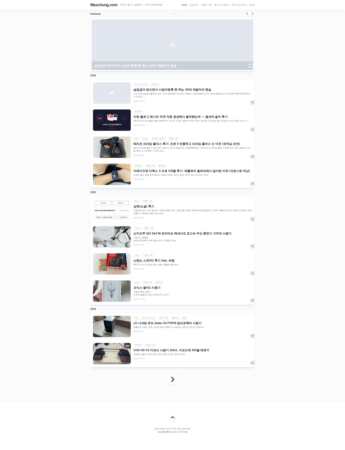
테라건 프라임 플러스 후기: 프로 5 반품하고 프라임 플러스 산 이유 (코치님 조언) (186, 143)
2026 (93, 75)
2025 (93, 192)
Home (184, 5)
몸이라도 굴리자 (221, 5)
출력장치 (162, 165)
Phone (137, 228)
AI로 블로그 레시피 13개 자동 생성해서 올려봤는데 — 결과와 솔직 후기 (180, 116)
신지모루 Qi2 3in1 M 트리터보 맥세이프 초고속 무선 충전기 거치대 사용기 (182, 233)
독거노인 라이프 (239, 5)
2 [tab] (172, 14)
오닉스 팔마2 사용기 (147, 287)
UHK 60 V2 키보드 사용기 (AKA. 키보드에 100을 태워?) (171, 350)
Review (145, 138)
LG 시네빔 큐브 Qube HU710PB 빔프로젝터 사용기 (167, 323)
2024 (93, 309)
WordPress (167, 432)
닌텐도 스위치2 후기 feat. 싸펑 (154, 260)
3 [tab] (176, 14)
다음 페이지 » (172, 379)
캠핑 (184, 318)
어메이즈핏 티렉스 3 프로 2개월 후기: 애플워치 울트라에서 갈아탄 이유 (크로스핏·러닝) (191, 171)
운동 (136, 138)
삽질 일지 (194, 5)
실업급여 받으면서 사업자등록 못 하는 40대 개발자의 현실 (135, 66)
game (137, 255)
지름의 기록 (206, 5)
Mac (136, 318)
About (252, 5)
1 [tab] (169, 14)
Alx (186, 432)
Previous (247, 13)
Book (137, 201)
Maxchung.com (104, 5)
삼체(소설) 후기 (143, 206)
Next (252, 13)
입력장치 (138, 165)
